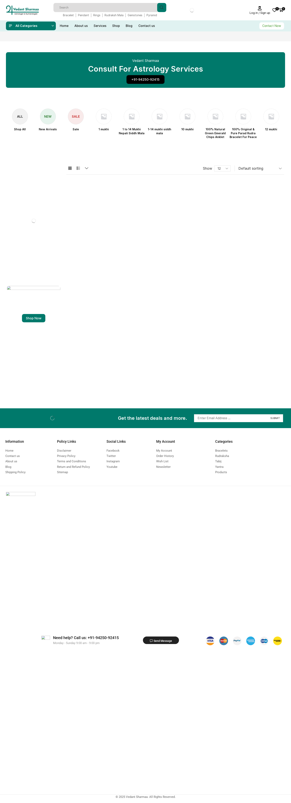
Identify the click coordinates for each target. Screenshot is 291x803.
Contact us (146, 26)
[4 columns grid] (70, 168)
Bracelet (68, 15)
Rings (96, 15)
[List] (78, 168)
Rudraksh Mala (114, 15)
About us (81, 26)
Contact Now (271, 26)
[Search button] (161, 7)
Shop (116, 26)
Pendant (83, 15)
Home (64, 26)
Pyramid (151, 15)
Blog (129, 26)
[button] (145, 79)
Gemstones (135, 15)
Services (100, 26)
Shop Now (33, 318)
